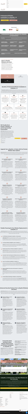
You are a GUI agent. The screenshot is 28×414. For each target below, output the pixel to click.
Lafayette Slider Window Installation (14, 50)
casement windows (13, 99)
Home (7, 0)
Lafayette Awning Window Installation (4, 42)
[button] (25, 4)
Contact (7, 7)
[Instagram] (2, 406)
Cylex (5, 405)
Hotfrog (6, 403)
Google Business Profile (1, 400)
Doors (7, 4)
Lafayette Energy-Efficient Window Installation (22, 46)
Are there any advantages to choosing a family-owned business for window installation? (20, 349)
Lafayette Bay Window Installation (13, 42)
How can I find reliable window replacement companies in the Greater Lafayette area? (21, 342)
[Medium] (3, 406)
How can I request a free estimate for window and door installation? (20, 347)
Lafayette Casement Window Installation (13, 45)
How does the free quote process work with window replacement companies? (20, 352)
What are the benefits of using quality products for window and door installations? (20, 354)
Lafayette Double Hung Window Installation (5, 45)
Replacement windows (17, 107)
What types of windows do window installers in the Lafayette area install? (20, 351)
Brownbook (6, 404)
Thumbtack (1, 403)
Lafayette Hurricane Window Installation (5, 53)
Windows (8, 3)
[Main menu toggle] (26, 9)
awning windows (22, 115)
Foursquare (1, 405)
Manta (6, 400)
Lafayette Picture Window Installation (4, 50)
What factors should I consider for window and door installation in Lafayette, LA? (20, 341)
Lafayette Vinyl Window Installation (22, 50)
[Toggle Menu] (22, 2)
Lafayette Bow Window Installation (22, 42)
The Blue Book (1, 404)
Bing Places (1, 401)
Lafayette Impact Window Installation (20, 53)
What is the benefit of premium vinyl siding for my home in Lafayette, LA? (21, 344)
